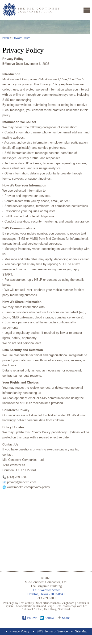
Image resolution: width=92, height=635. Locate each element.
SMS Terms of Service (52, 631)
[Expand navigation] (87, 10)
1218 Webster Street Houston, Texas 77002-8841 (46, 592)
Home (5, 37)
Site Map (81, 631)
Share (66, 618)
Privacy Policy (21, 37)
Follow (32, 618)
